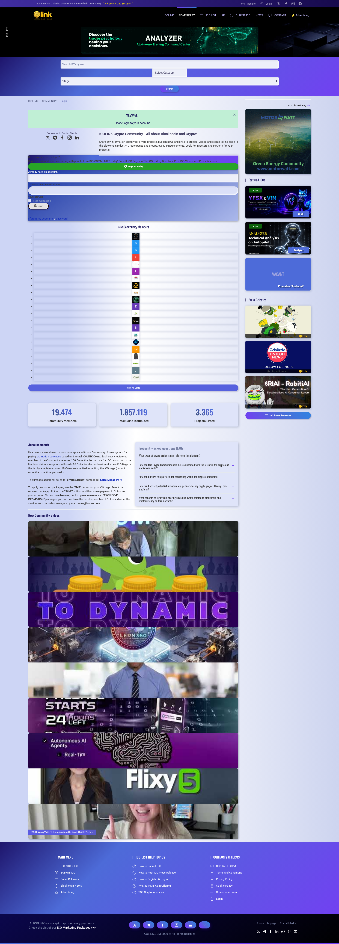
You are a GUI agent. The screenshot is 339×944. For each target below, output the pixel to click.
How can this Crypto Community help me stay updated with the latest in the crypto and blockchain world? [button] (184, 466)
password (61, 218)
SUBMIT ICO (243, 15)
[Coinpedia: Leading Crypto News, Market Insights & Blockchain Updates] (278, 357)
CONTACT (280, 15)
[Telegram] (300, 3)
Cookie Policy (224, 885)
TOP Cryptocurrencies (151, 892)
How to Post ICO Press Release (157, 872)
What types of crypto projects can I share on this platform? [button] (170, 456)
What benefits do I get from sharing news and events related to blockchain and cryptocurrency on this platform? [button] (180, 499)
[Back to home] (40, 15)
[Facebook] (286, 3)
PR (223, 15)
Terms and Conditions (229, 872)
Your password (35, 197)
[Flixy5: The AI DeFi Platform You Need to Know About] (133, 786)
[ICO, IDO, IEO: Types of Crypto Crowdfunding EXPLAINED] (133, 574)
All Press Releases (280, 415)
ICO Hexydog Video (40, 832)
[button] (234, 115)
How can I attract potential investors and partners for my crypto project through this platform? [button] (183, 488)
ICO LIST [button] (211, 15)
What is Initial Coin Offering (154, 885)
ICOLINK (169, 15)
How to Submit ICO (149, 866)
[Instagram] (293, 3)
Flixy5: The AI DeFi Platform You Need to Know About (57, 832)
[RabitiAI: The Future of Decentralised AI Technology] (278, 392)
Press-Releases (70, 879)
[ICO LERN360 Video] (133, 644)
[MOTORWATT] (278, 141)
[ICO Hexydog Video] (133, 821)
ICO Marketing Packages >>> (76, 927)
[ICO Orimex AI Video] (133, 750)
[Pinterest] (289, 931)
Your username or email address (44, 184)
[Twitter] (258, 931)
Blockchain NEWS (71, 885)
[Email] (204, 924)
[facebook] (270, 931)
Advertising (299, 105)
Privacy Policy (224, 879)
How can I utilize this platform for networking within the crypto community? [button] (178, 477)
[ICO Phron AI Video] (133, 609)
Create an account (227, 892)
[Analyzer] (169, 40)
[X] (279, 3)
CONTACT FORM (226, 866)
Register (251, 3)
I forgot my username (40, 218)
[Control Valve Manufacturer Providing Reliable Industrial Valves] (133, 539)
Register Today (135, 166)
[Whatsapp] (283, 931)
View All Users (133, 388)
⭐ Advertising (300, 15)
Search (169, 88)
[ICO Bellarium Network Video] (133, 680)
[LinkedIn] (190, 924)
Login (269, 3)
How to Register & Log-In (153, 879)
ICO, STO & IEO (69, 866)
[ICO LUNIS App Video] (133, 715)
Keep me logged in (42, 201)
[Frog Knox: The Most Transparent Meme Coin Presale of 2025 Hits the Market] (278, 322)
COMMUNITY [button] (187, 15)
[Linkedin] (277, 931)
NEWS (259, 15)
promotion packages (49, 456)
